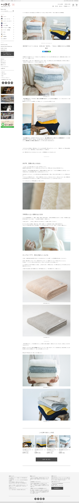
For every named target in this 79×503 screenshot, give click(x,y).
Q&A (2, 75)
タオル (4, 32)
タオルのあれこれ (33, 12)
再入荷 (56, 6)
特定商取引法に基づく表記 (6, 79)
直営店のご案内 (67, 4)
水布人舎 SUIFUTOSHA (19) (6, 46)
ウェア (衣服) (5, 25)
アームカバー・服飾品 (7, 27)
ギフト (4, 34)
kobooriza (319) (4, 44)
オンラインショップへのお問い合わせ (57, 483)
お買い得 (4, 38)
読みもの (60, 6)
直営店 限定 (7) (4, 50)
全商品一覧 (7, 54)
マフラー (4, 16)
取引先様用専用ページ (57, 488)
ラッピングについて (4, 66)
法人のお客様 (60, 4)
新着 (53, 6)
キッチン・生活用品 (6, 29)
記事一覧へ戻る (46, 459)
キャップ (4, 23)
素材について (3, 64)
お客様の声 (3, 68)
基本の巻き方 (3, 62)
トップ (24, 12)
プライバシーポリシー (5, 77)
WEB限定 (4, 36)
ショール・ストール (6, 18)
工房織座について (67, 6)
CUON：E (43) (4, 48)
